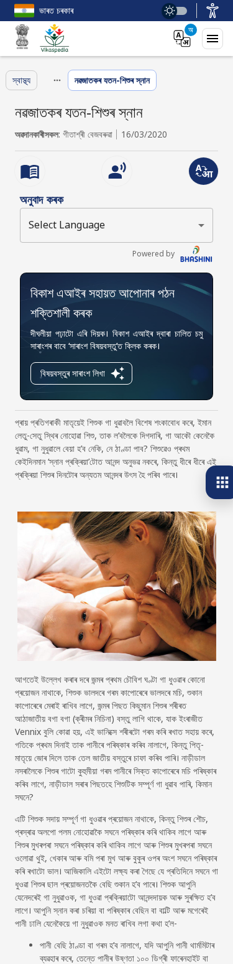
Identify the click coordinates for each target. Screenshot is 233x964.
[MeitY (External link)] (22, 38)
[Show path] (57, 80)
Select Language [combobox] (67, 225)
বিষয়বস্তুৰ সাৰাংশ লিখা (72, 373)
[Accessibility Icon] (212, 10)
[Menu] (212, 38)
